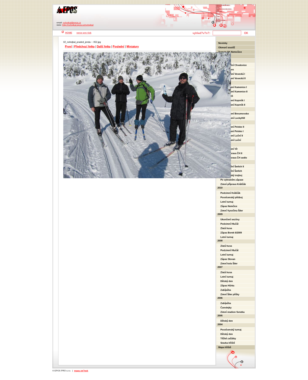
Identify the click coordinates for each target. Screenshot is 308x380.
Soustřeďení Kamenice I (233, 87)
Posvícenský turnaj (230, 329)
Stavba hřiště (227, 343)
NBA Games (227, 69)
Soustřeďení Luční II (231, 135)
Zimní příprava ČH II (231, 153)
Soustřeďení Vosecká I (232, 74)
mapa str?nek (81, 371)
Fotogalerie (224, 56)
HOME (68, 32)
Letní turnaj (226, 201)
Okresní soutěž (226, 47)
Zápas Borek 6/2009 (231, 232)
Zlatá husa (226, 228)
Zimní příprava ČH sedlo (233, 157)
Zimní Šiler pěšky (229, 294)
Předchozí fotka (84, 46)
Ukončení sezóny (229, 219)
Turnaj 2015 (226, 96)
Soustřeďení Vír (229, 149)
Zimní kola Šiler (228, 263)
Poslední (118, 46)
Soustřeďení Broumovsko (234, 113)
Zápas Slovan (227, 259)
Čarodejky (226, 307)
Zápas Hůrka (227, 285)
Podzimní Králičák (230, 193)
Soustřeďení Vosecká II (233, 78)
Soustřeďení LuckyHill (232, 118)
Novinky (222, 43)
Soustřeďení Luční (230, 140)
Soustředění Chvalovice (233, 65)
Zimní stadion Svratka (232, 312)
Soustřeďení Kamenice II (233, 91)
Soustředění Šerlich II (232, 166)
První (68, 46)
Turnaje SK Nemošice (230, 52)
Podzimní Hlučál (229, 224)
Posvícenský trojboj (231, 175)
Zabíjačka (225, 290)
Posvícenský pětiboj (231, 197)
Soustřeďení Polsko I (231, 131)
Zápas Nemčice (228, 206)
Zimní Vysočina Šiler (231, 210)
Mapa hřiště (224, 347)
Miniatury (133, 46)
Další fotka (103, 46)
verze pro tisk (83, 32)
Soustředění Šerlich (231, 171)
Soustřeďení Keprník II (232, 105)
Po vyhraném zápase (231, 179)
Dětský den (226, 281)
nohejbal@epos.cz (72, 22)
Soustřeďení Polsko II (232, 127)
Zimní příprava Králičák (233, 184)
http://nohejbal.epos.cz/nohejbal (77, 25)
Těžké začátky (228, 338)
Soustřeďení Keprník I (232, 100)
